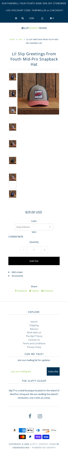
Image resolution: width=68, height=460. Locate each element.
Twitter (35, 290)
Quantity (34, 242)
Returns (34, 328)
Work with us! (34, 332)
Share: (34, 286)
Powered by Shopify (44, 447)
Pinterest (48, 290)
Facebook (21, 290)
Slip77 (33, 444)
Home (12, 39)
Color (34, 221)
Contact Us (34, 339)
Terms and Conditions (34, 343)
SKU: (34, 232)
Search (34, 321)
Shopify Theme (47, 444)
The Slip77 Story (34, 336)
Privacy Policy (34, 347)
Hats (20, 39)
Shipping (34, 325)
